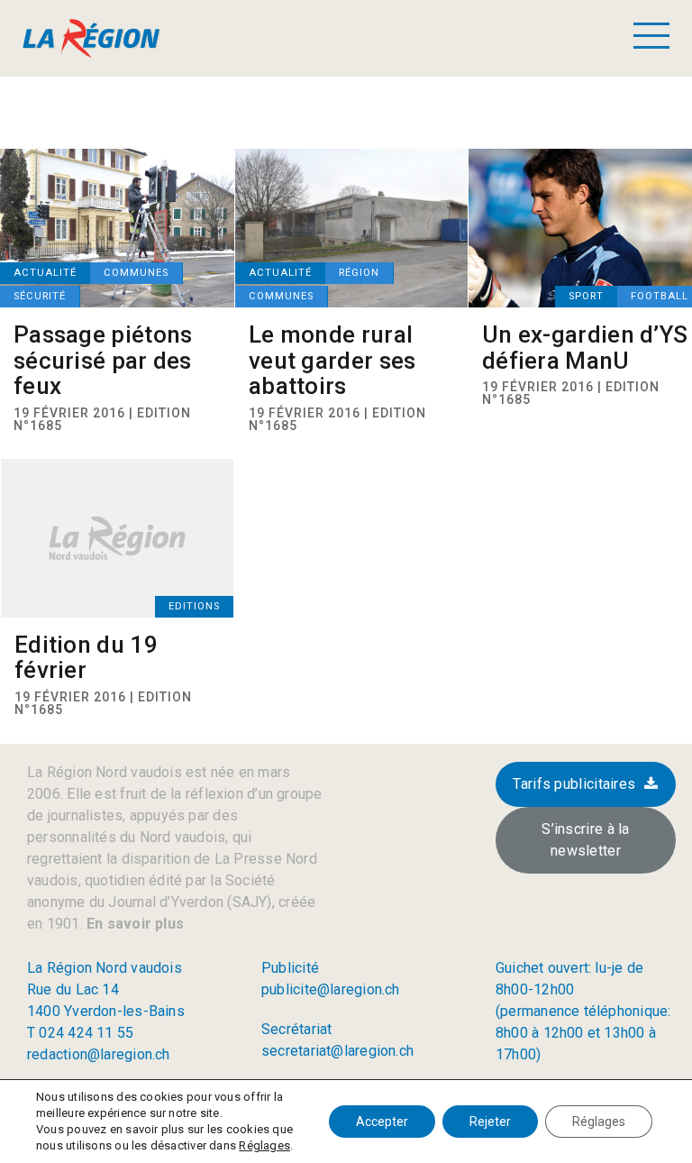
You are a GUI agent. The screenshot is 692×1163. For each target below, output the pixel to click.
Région (359, 273)
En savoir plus (133, 923)
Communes (136, 273)
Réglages (264, 1145)
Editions (194, 606)
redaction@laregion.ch (98, 1054)
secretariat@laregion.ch (337, 1050)
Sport (586, 296)
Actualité (45, 273)
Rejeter (490, 1121)
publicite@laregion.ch (330, 989)
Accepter (382, 1121)
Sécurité (40, 296)
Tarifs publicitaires (574, 783)
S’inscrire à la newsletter (586, 839)
